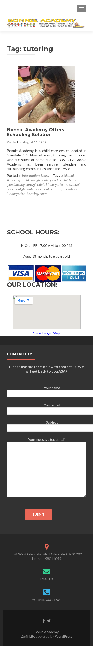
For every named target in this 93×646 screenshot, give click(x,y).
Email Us (46, 579)
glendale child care (63, 180)
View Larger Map (46, 333)
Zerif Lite (28, 636)
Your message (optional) (46, 439)
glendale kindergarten (48, 184)
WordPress (63, 636)
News (45, 175)
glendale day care (19, 184)
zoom (44, 193)
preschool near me (48, 189)
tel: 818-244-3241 (46, 600)
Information (31, 175)
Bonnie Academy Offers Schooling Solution (35, 132)
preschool (73, 184)
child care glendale (35, 180)
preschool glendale (20, 189)
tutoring (32, 193)
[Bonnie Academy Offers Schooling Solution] (46, 94)
